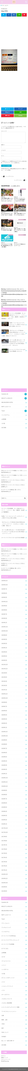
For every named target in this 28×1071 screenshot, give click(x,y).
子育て (3, 1024)
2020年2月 (4, 723)
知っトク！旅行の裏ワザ (8, 1040)
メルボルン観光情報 (7, 1003)
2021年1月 (4, 689)
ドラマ (3, 982)
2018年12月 (5, 777)
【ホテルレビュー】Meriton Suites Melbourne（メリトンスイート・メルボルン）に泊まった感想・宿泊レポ (13, 333)
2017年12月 (5, 828)
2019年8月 (4, 744)
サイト (2, 155)
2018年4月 (4, 811)
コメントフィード (5, 1059)
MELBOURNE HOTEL (7, 402)
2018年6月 (4, 803)
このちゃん (4, 477)
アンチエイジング (6, 927)
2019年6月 (4, 752)
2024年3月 (4, 618)
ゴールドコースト (6, 961)
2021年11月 (5, 668)
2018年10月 (5, 786)
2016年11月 (5, 878)
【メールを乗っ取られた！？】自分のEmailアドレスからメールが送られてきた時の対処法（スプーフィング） (13, 342)
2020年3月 (4, 719)
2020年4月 (4, 715)
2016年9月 (4, 886)
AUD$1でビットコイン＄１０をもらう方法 (12, 480)
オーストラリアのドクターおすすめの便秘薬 (17, 350)
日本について (5, 1032)
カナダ (3, 956)
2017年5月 (4, 853)
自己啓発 (4, 427)
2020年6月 (4, 710)
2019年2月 (4, 769)
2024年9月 (4, 605)
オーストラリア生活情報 (8, 944)
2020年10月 (5, 698)
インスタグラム (6, 415)
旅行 (3, 1028)
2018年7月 (4, 798)
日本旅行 (4, 1036)
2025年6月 (4, 593)
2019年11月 (5, 731)
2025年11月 (5, 580)
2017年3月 (4, 861)
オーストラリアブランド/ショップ (10, 940)
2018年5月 (4, 807)
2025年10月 (5, 584)
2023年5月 (4, 639)
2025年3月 (4, 597)
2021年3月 (4, 681)
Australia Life (5, 394)
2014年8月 (4, 891)
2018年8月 (4, 794)
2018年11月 (5, 782)
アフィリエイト (6, 923)
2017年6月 (4, 849)
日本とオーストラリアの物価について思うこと (13, 470)
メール (3, 150)
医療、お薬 (4, 1019)
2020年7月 (4, 706)
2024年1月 (4, 622)
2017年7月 (4, 845)
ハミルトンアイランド (7, 986)
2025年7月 (4, 589)
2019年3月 (4, 765)
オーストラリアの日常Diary (9, 935)
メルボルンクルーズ (7, 998)
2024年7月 (4, 614)
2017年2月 (4, 865)
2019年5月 (4, 756)
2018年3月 (4, 815)
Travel (3, 410)
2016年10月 (5, 882)
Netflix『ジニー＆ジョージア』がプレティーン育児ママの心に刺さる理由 (17, 324)
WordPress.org (5, 1061)
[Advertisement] (14, 32)
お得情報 (4, 419)
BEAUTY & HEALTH (7, 398)
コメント (3, 131)
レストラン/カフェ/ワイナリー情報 (10, 1007)
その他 (3, 423)
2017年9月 (4, 836)
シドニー (4, 965)
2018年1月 (4, 824)
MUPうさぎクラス (6, 406)
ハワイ (3, 990)
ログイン (3, 1055)
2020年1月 (4, 727)
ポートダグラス (6, 994)
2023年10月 (5, 631)
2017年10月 (5, 832)
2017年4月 (4, 857)
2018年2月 (4, 819)
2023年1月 (4, 647)
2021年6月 (4, 677)
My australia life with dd (13, 1069)
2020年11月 (5, 693)
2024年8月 (4, 610)
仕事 (3, 1015)
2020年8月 (4, 702)
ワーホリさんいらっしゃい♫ (9, 1011)
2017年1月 (4, 870)
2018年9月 (4, 790)
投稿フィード (4, 1057)
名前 (2, 144)
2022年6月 (4, 652)
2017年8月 (4, 840)
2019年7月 (4, 748)
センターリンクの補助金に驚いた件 (10, 489)
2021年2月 (4, 685)
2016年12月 (5, 874)
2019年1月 (4, 773)
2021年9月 (4, 673)
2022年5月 (4, 656)
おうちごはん (5, 948)
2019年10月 (5, 735)
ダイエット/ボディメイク (8, 977)
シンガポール (5, 969)
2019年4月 (4, 761)
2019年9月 (4, 740)
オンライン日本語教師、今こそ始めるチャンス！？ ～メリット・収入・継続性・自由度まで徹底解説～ (13, 316)
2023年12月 (5, 626)
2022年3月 (4, 660)
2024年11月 (5, 601)
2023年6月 (4, 635)
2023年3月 (4, 643)
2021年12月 (5, 664)
